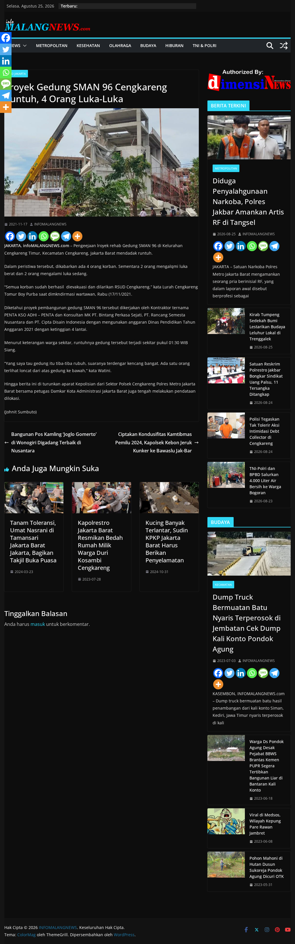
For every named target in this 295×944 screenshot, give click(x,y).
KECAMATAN (223, 585)
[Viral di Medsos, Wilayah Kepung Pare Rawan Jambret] (226, 828)
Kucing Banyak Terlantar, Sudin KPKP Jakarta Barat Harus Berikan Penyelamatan (166, 541)
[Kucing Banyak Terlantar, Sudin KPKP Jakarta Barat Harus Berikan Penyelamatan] (169, 486)
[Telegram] (66, 236)
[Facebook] (10, 236)
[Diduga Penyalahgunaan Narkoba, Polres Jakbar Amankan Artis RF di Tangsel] (249, 137)
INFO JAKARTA (16, 74)
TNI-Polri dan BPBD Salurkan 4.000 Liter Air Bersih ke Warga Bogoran (265, 480)
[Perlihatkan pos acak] (284, 46)
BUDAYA (148, 45)
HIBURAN (174, 45)
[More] (77, 236)
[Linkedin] (32, 236)
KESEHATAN (88, 45)
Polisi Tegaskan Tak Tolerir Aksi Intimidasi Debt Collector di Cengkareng (264, 431)
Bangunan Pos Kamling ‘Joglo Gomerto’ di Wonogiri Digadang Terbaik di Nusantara (54, 442)
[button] (23, 46)
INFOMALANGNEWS (50, 224)
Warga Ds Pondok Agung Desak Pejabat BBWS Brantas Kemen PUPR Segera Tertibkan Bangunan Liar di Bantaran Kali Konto (266, 766)
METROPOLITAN (51, 45)
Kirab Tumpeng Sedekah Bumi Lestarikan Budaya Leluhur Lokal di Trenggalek (267, 327)
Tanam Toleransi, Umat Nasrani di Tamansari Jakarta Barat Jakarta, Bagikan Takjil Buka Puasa (33, 541)
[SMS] (55, 236)
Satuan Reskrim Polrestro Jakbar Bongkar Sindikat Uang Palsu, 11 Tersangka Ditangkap (266, 379)
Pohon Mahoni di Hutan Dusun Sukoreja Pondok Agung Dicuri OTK (266, 867)
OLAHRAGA (120, 45)
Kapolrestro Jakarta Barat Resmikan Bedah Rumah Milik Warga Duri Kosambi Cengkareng (100, 545)
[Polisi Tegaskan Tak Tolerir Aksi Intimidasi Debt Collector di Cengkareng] (226, 435)
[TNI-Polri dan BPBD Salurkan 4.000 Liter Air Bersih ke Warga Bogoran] (226, 485)
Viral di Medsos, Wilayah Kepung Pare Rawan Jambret (265, 824)
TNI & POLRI (204, 45)
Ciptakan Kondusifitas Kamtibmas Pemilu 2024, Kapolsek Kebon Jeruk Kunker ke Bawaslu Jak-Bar (153, 442)
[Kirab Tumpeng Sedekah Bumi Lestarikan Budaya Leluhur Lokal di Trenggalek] (226, 331)
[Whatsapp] (44, 236)
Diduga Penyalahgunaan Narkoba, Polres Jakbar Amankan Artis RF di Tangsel (248, 201)
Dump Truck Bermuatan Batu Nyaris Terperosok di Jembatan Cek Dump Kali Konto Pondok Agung (247, 623)
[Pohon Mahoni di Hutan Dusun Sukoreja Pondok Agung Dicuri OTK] (226, 871)
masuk (38, 624)
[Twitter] (21, 236)
